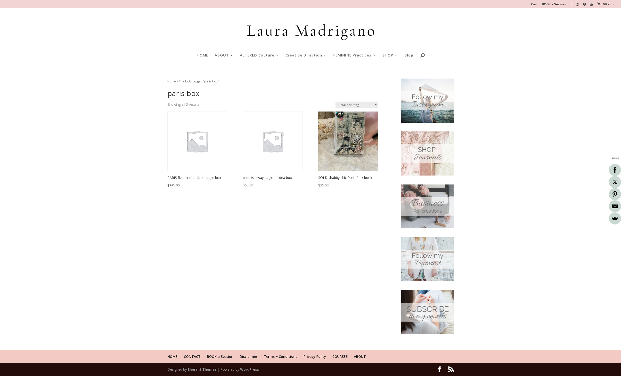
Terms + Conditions (280, 356)
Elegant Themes (202, 369)
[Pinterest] (615, 194)
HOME (202, 55)
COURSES (340, 356)
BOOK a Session (554, 4)
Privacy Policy (314, 356)
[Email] (615, 206)
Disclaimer (248, 356)
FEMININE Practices (352, 55)
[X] (615, 182)
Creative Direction (304, 55)
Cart (534, 4)
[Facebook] (615, 170)
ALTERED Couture (257, 55)
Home (171, 81)
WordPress (249, 369)
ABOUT (222, 55)
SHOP (388, 55)
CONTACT (192, 356)
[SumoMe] (615, 218)
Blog (409, 55)
